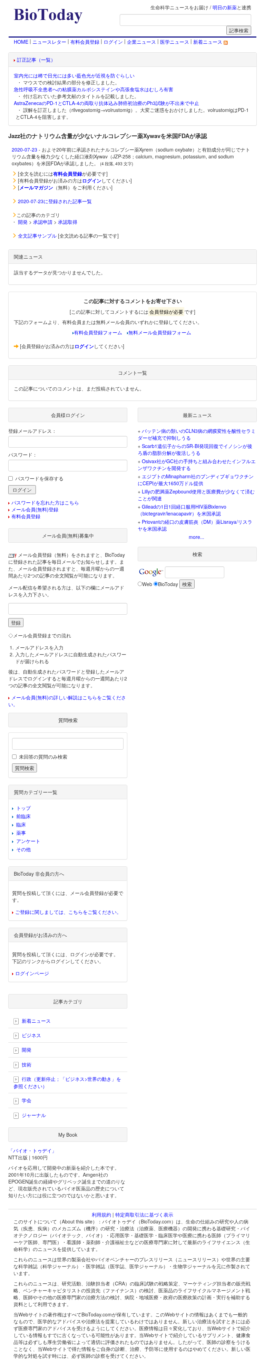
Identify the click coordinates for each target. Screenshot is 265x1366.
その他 (23, 849)
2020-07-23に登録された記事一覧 (55, 201)
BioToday (168, 584)
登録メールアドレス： (32, 430)
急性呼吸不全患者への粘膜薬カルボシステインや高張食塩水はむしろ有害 (93, 89)
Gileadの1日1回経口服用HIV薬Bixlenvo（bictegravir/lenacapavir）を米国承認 (182, 510)
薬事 (21, 832)
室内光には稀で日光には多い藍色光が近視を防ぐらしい (74, 75)
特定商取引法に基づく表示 (144, 1214)
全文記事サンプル (37, 235)
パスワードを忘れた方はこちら (45, 502)
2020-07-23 (24, 149)
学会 (25, 1100)
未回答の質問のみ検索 (43, 756)
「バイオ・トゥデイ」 (32, 1150)
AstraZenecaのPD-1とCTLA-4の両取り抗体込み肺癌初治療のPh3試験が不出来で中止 (106, 103)
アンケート (28, 840)
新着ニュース (208, 41)
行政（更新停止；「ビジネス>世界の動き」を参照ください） (67, 1082)
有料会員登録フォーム (98, 332)
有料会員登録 (84, 41)
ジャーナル (33, 1115)
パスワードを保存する (39, 478)
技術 (25, 1064)
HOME (21, 41)
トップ (23, 807)
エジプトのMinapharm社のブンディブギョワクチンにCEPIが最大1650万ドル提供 (196, 480)
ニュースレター (49, 41)
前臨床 (23, 816)
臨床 (21, 824)
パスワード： (22, 454)
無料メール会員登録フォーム (159, 332)
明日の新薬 (225, 7)
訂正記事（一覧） (36, 59)
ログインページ (32, 973)
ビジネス (30, 1035)
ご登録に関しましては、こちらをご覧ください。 (68, 911)
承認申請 (42, 221)
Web (147, 584)
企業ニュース (141, 41)
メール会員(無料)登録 (34, 509)
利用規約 (101, 1214)
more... (196, 536)
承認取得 (67, 221)
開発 (23, 221)
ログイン (113, 41)
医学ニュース (174, 41)
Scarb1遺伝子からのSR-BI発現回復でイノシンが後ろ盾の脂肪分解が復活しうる (195, 449)
